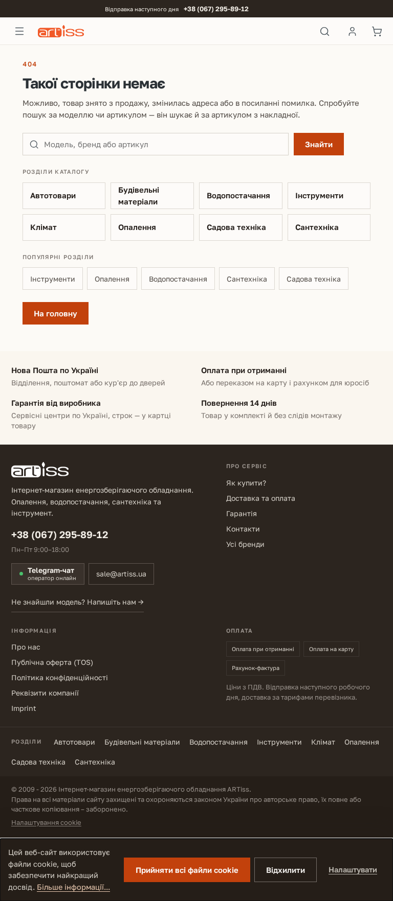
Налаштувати (353, 869)
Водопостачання (238, 195)
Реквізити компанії (45, 692)
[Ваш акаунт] (352, 31)
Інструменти (319, 195)
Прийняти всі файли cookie (187, 869)
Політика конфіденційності (59, 677)
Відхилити (285, 869)
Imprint (23, 708)
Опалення (137, 227)
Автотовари (53, 195)
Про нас (25, 646)
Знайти (319, 144)
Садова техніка (236, 227)
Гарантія (241, 513)
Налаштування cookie (46, 822)
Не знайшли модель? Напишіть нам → (77, 601)
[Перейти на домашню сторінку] (172, 31)
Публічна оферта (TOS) (52, 662)
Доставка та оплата (260, 498)
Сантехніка (317, 227)
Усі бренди (245, 544)
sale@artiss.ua (121, 573)
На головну (55, 313)
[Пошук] (325, 31)
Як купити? (246, 482)
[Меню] (19, 31)
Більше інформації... (73, 887)
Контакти (243, 528)
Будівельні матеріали (138, 195)
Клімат (43, 227)
